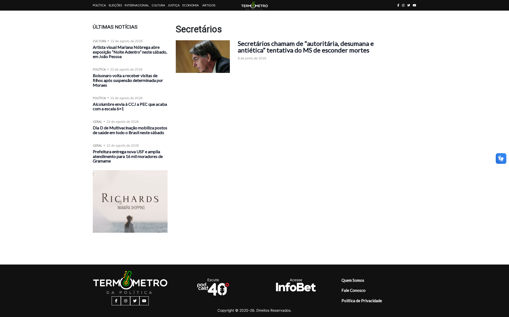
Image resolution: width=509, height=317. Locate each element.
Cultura (158, 5)
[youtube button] (414, 5)
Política (99, 5)
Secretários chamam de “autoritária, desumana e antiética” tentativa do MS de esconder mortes (306, 46)
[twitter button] (408, 5)
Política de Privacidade (361, 300)
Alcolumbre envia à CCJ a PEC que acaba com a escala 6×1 (130, 106)
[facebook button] (398, 5)
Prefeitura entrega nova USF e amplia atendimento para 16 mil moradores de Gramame (128, 156)
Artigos (208, 5)
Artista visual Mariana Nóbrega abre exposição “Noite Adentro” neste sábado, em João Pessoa (130, 52)
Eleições (115, 5)
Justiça (174, 5)
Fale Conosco (353, 290)
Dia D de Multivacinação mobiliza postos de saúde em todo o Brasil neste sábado (130, 130)
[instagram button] (403, 5)
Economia (190, 5)
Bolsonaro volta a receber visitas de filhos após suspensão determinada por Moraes (128, 80)
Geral (97, 122)
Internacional (137, 5)
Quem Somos (352, 280)
